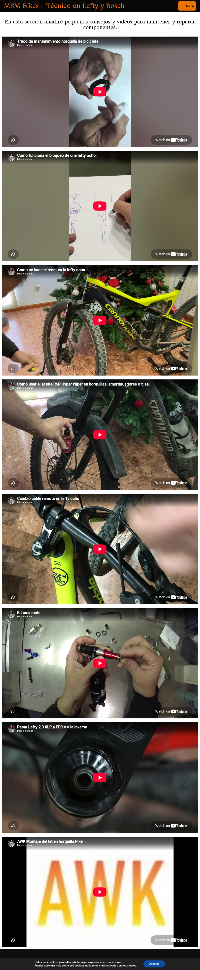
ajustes (131, 965)
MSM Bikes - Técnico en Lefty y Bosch (64, 6)
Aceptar (154, 964)
